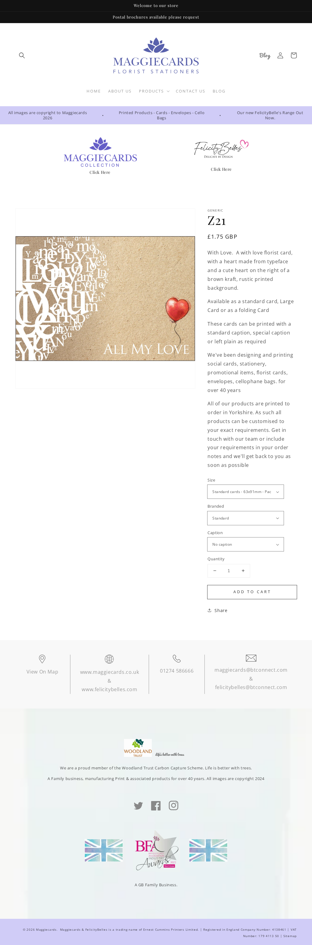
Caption (215, 532)
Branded (215, 506)
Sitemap (290, 936)
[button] (22, 55)
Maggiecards (46, 929)
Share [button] (220, 610)
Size (211, 480)
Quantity (216, 559)
